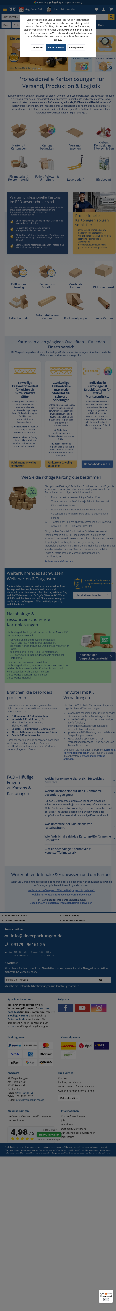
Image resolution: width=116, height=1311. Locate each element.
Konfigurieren (76, 47)
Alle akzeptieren (55, 47)
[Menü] (111, 1291)
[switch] (106, 1299)
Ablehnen (38, 47)
